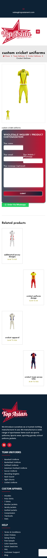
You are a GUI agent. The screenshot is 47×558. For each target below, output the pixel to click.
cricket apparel (12, 338)
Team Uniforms (19, 56)
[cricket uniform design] (33, 280)
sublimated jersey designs (12, 256)
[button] (38, 32)
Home (7, 56)
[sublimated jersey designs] (12, 238)
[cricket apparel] (12, 321)
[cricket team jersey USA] (33, 361)
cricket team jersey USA (33, 378)
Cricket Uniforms (34, 56)
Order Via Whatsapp (16, 205)
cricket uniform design (34, 297)
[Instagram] (9, 445)
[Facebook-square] (4, 445)
